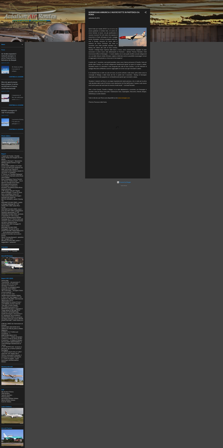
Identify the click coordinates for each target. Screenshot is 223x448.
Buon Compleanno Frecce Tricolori (11, 179)
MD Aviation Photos (7, 392)
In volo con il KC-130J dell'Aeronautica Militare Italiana (11, 294)
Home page (4, 280)
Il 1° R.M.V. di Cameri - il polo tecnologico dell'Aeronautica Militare (10, 360)
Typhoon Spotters (6, 395)
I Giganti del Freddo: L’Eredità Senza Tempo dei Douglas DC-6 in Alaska (11, 157)
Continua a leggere (16, 77)
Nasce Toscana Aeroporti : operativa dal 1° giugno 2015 (12, 238)
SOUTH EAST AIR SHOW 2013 (10, 327)
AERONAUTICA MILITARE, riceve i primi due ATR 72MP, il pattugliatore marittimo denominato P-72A (12, 210)
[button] (146, 12)
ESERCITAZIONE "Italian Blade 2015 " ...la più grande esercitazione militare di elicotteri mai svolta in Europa (12, 233)
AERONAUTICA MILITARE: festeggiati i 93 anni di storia (10, 228)
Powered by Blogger (125, 182)
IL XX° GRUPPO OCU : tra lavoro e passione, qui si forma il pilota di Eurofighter (11, 348)
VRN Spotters (5, 393)
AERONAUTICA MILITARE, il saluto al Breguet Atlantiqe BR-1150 (11, 203)
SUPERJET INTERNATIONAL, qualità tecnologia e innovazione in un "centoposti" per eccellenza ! (11, 313)
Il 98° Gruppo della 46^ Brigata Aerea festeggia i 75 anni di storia (11, 191)
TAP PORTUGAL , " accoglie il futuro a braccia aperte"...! (12, 291)
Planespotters (5, 397)
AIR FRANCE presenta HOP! (9, 307)
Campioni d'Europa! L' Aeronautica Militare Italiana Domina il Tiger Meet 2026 (11, 162)
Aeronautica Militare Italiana (9, 398)
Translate (14, 251)
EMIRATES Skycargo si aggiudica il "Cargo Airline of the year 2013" (12, 309)
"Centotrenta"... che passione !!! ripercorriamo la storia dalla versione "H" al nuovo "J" (10, 283)
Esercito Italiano (6, 402)
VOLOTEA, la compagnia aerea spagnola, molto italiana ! (10, 288)
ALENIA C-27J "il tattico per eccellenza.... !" (9, 332)
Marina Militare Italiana (8, 400)
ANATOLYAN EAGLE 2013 (9, 335)
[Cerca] (162, 4)
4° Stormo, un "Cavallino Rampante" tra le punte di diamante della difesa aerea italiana (12, 175)
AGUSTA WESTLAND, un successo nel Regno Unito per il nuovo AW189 (12, 318)
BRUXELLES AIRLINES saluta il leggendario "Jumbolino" (10, 241)
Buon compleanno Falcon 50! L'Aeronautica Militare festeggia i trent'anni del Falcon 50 (11, 195)
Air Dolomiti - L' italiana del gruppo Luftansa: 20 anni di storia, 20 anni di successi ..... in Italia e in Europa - (12, 338)
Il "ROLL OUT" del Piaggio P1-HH (11, 297)
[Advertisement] (157, 35)
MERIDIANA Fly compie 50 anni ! (11, 302)
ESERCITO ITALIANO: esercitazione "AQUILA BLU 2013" (12, 299)
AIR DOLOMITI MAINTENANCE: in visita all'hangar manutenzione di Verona (11, 343)
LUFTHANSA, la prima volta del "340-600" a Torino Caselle (10, 304)
